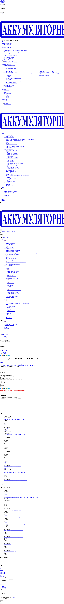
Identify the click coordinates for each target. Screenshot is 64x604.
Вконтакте (4, 352)
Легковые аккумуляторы (9, 134)
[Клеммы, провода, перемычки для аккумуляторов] (16, 54)
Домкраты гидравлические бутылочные (13, 152)
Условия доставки (6, 194)
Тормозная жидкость (10, 177)
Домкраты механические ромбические (13, 154)
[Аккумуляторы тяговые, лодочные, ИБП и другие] (16, 48)
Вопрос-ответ (2, 576)
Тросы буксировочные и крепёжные (11, 183)
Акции (3, 188)
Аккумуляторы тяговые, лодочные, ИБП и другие (13, 250)
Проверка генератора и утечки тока (9, 192)
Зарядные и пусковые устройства (10, 147)
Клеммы (7, 142)
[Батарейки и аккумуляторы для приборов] (16, 84)
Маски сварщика (9, 162)
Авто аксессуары (6, 182)
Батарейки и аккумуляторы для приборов (10, 169)
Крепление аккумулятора (9, 145)
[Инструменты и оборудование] (16, 63)
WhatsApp (4, 353)
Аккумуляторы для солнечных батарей (13, 168)
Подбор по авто (9, 135)
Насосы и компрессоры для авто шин (11, 150)
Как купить (3, 193)
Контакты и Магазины (5, 196)
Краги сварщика (9, 164)
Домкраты (7, 151)
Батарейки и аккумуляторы (10, 170)
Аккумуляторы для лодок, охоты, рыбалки (12, 138)
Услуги (3, 189)
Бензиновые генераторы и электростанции (12, 157)
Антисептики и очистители (11, 178)
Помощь (1, 571)
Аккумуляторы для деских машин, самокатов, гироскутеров (14, 140)
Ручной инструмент (10, 275)
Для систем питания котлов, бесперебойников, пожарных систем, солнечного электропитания (20, 139)
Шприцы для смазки (10, 156)
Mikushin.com (14, 597)
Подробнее (5, 424)
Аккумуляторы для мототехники (9, 137)
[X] (4, 355)
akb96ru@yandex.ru (4, 350)
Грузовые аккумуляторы (9, 136)
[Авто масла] (16, 88)
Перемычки (7, 143)
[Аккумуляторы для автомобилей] (16, 42)
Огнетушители (8, 184)
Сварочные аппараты (10, 160)
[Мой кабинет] (0, 232)
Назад (5, 240)
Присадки (8, 180)
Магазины (1, 569)
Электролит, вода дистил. (11, 181)
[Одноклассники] (2, 355)
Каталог (3, 133)
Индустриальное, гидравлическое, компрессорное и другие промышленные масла (18, 175)
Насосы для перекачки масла (11, 155)
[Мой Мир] (3, 355)
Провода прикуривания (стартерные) (11, 144)
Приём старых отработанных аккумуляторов (10, 191)
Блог (1, 575)
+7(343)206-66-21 (2, 0)
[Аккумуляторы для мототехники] (16, 46)
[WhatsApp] (6, 355)
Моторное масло (8, 173)
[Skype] (8, 355)
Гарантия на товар (6, 195)
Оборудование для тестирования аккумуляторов (13, 148)
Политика (1, 570)
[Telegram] (9, 355)
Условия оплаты (2, 572)
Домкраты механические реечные (12, 153)
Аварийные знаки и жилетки (10, 185)
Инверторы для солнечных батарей (12, 167)
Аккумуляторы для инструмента (10, 172)
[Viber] (5, 355)
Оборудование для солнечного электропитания (13, 165)
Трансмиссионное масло (9, 174)
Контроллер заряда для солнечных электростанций (14, 166)
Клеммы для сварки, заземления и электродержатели (15, 163)
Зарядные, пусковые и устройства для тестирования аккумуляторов (14, 146)
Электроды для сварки (10, 161)
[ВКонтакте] (0, 355)
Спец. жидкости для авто (9, 176)
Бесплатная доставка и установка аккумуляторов (11, 190)
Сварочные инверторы (9, 159)
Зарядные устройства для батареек (11, 171)
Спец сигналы (8, 186)
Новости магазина (4, 578)
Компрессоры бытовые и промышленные (12, 158)
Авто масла (27, 365)
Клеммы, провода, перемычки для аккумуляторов (11, 141)
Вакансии (1, 568)
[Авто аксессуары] (16, 98)
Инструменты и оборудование (8, 149)
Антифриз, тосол (9, 179)
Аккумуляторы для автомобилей (10, 243)
